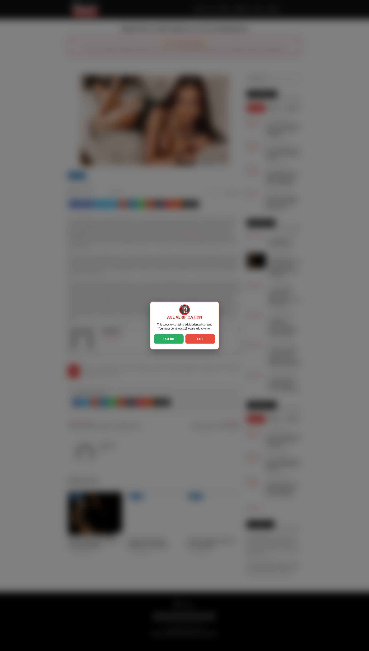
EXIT (200, 338)
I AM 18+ (168, 338)
